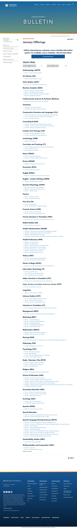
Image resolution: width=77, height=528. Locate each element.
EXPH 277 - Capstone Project (31, 191)
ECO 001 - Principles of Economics (32, 169)
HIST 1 (26, 258)
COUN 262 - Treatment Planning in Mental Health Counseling (38, 124)
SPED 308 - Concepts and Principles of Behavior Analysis (37, 416)
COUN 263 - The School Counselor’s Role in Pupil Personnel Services (39, 126)
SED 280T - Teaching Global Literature (33, 395)
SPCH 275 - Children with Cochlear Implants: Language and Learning (39, 432)
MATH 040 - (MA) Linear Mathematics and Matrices (36, 332)
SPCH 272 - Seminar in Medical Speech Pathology (35, 427)
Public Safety (54, 495)
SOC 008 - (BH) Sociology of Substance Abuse (35, 403)
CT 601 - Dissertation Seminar (31, 148)
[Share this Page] (69, 39)
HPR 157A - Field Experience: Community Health (35, 247)
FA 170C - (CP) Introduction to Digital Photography (36, 206)
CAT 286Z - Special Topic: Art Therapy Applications (36, 135)
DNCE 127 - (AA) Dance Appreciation (33, 156)
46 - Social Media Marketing (33, 319)
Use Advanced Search (7, 41)
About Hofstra (14, 517)
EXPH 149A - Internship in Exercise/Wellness (34, 187)
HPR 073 (26, 245)
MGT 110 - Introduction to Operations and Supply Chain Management (40, 314)
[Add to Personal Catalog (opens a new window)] (68, 39)
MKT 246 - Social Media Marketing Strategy (34, 325)
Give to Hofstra (35, 517)
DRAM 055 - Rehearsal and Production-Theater (35, 164)
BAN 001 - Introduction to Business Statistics (34, 90)
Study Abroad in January (8, 48)
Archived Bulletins (7, 56)
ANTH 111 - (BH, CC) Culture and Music (33, 73)
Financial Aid (29, 498)
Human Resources (55, 493)
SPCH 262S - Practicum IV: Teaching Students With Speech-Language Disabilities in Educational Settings (47, 424)
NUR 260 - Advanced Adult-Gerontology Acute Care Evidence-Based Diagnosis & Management (45, 340)
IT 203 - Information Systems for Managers (34, 275)
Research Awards (67, 494)
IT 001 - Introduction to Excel (31, 271)
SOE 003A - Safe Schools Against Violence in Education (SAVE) (38, 379)
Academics (42, 4)
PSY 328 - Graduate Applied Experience (33, 357)
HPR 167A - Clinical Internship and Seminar (34, 250)
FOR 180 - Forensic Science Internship (33, 212)
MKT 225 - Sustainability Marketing (32, 323)
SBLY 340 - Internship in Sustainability (33, 442)
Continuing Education (44, 494)
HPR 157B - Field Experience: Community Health (35, 249)
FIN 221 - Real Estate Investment (32, 196)
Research (54, 4)
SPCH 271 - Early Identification (31, 426)
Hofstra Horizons (67, 486)
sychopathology (32, 353)
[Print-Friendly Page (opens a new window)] (71, 39)
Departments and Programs (43, 484)
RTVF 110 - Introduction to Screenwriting (33, 364)
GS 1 (26, 225)
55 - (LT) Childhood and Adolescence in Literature (38, 175)
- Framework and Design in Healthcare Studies (38, 245)
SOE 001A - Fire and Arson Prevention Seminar (35, 378)
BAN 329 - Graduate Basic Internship (32, 95)
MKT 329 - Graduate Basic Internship (32, 326)
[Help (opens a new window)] (72, 39)
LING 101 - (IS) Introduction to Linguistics (33, 293)
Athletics (28, 517)
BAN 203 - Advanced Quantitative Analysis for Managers (37, 94)
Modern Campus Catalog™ (49, 527)
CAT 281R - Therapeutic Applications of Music (35, 133)
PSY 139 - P (27, 353)
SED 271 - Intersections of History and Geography (35, 394)
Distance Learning (43, 499)
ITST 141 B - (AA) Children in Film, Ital (33, 287)
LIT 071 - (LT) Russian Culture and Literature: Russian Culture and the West (40, 308)
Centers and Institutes (68, 483)
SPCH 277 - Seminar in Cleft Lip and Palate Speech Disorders (38, 436)
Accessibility (6, 517)
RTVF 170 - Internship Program (31, 366)
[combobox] (62, 36)
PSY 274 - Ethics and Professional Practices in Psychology (37, 355)
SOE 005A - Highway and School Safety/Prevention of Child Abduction (40, 383)
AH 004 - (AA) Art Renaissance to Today (33, 78)
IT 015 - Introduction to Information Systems (34, 273)
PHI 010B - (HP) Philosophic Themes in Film (34, 346)
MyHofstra (68, 4)
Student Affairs (54, 498)
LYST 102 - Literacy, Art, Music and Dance (33, 300)
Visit (28, 500)
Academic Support (43, 492)
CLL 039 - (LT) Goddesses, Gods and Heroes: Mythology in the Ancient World (41, 115)
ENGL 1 (26, 175)
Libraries (65, 488)
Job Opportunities (45, 517)
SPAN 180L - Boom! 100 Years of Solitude (34, 409)
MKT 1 (26, 319)
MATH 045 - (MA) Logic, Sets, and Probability (34, 334)
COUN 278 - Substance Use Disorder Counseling (35, 127)
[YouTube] (11, 492)
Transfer (28, 486)
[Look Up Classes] (48, 58)
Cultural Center (54, 486)
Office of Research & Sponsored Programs (67, 491)
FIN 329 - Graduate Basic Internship (32, 198)
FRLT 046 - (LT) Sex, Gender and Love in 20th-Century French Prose (39, 219)
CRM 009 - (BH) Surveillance (31, 141)
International (29, 491)
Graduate (29, 488)
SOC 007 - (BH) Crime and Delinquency (33, 401)
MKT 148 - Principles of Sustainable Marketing (35, 321)
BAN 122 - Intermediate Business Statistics (34, 92)
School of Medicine (30, 495)
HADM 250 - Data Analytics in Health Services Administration (38, 233)
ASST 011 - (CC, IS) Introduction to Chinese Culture (36, 84)
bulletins (24, 527)
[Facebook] (7, 492)
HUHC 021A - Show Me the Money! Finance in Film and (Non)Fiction (39, 266)
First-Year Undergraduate (32, 483)
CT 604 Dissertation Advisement (32, 150)
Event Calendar (54, 491)
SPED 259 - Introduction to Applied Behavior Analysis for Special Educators (41, 415)
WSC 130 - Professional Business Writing (33, 449)
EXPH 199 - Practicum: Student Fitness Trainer (35, 189)
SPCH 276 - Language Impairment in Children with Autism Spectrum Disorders (42, 434)
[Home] (15, 5)
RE (25, 372)
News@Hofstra (55, 517)
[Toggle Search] (73, 4)
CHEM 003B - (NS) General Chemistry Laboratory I (35, 109)
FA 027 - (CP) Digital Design (30, 204)
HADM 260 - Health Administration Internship (34, 234)
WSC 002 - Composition (30, 447)
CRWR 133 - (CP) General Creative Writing (34, 181)
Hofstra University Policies (7, 508)
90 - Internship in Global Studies (33, 225)
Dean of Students (55, 488)
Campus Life (48, 4)
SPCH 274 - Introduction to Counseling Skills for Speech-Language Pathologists (42, 431)
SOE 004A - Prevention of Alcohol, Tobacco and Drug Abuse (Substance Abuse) (42, 381)
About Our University (7, 51)
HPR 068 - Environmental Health (32, 242)
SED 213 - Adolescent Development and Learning (35, 392)
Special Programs (43, 497)
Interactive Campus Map (8, 59)
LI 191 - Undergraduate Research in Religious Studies (37, 372)
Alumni (63, 4)
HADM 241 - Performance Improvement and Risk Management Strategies (41, 231)
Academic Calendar (43, 489)
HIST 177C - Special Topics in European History (35, 260)
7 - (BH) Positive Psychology (34, 352)
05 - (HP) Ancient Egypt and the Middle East (37, 258)
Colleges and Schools (43, 487)
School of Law (29, 493)
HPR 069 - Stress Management (31, 244)
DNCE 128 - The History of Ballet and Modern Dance (36, 158)
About (59, 4)
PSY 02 (26, 352)
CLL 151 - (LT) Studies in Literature (32, 118)
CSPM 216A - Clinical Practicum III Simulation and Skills (36, 101)
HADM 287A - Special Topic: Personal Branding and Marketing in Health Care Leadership (44, 236)
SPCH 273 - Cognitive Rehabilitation (32, 429)
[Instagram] (9, 492)
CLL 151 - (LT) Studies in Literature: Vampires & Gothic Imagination (39, 116)
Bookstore (53, 483)
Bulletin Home (6, 45)
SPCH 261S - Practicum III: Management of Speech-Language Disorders (40, 422)
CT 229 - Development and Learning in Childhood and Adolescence (39, 147)
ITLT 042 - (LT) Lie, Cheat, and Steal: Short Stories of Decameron (38, 281)
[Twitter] (4, 492)
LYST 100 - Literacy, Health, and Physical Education (35, 298)
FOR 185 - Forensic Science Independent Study (35, 213)
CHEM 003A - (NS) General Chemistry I (33, 107)
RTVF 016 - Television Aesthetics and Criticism (35, 362)
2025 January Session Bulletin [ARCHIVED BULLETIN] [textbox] (60, 36)
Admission (36, 4)
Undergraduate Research (68, 497)
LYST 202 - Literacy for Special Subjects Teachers (35, 302)
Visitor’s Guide (54, 500)
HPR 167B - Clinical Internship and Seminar (34, 252)
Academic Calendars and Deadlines (10, 54)
